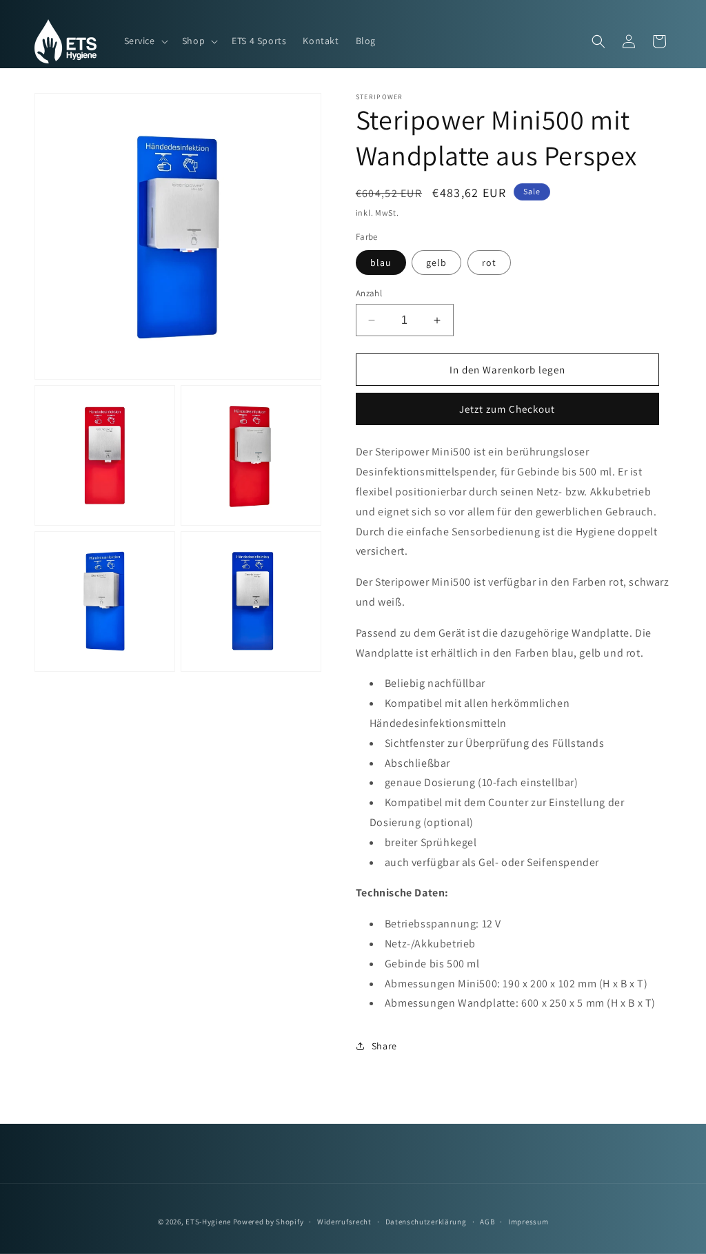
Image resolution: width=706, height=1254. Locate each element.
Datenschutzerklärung (426, 1221)
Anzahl (369, 293)
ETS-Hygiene (208, 1221)
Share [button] (384, 1046)
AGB (487, 1221)
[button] (145, 40)
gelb (436, 262)
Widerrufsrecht (344, 1221)
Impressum (528, 1221)
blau (381, 262)
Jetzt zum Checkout (507, 408)
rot (489, 262)
